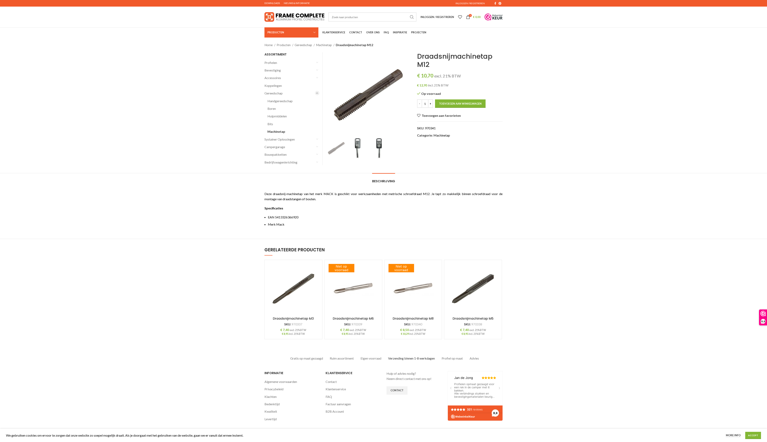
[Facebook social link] (495, 3)
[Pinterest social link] (500, 3)
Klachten (270, 396)
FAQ (329, 396)
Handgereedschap (280, 101)
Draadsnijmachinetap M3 (293, 318)
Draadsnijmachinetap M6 (353, 318)
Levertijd (270, 419)
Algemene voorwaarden (280, 382)
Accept (753, 435)
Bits (270, 124)
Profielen (270, 62)
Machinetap (324, 45)
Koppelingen (273, 85)
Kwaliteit (270, 411)
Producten (284, 45)
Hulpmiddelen (277, 116)
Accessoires (272, 78)
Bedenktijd (272, 404)
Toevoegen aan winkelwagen (460, 103)
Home (268, 45)
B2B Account (335, 411)
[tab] (383, 179)
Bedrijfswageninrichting (280, 162)
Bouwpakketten (275, 154)
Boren (271, 108)
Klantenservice (336, 389)
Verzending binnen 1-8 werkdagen (411, 358)
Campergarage (274, 147)
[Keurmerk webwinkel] (494, 17)
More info (733, 435)
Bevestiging (272, 70)
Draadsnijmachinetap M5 (473, 318)
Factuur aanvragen (338, 404)
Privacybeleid (273, 389)
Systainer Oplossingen (279, 139)
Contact (331, 382)
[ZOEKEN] (411, 17)
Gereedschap (304, 45)
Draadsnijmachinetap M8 (413, 318)
